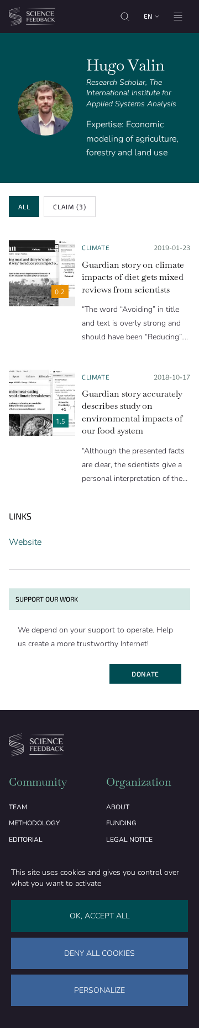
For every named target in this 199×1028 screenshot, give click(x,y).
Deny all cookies (99, 953)
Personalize (99, 990)
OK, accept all (99, 916)
